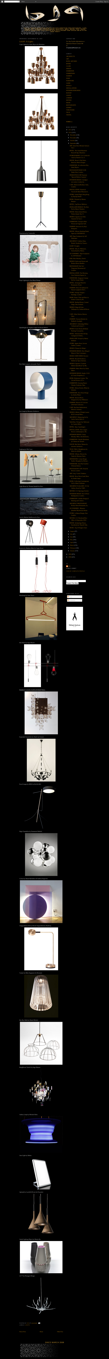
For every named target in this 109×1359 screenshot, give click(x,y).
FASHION (69, 76)
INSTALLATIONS (71, 88)
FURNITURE (70, 80)
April (71, 542)
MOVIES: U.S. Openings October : (79, 491)
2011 (70, 130)
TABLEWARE (70, 110)
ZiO (69, 566)
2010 (70, 132)
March (72, 545)
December (73, 135)
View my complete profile (75, 571)
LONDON (69, 98)
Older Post (60, 1331)
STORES (68, 107)
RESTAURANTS (71, 105)
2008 (70, 557)
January (72, 551)
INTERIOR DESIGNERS (73, 90)
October (72, 140)
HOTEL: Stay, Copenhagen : (78, 427)
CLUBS (68, 66)
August (72, 531)
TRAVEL (68, 115)
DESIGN (68, 68)
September (73, 143)
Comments (72, 600)
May (71, 539)
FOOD (68, 78)
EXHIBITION (70, 71)
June (71, 537)
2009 (70, 554)
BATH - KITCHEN (71, 61)
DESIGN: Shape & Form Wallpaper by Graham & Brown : (79, 309)
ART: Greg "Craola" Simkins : (78, 473)
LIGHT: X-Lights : (75, 246)
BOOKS (68, 63)
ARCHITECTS (70, 56)
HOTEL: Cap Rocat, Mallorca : (78, 204)
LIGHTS (27, 1325)
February (73, 548)
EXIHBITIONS (70, 73)
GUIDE (68, 83)
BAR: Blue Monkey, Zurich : (78, 258)
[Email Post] (39, 1323)
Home (41, 1331)
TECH (68, 112)
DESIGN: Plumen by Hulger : (78, 348)
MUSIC (68, 102)
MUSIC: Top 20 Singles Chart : (79, 528)
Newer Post (22, 1331)
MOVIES (68, 100)
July (71, 534)
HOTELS (68, 85)
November (73, 138)
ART (67, 59)
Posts (70, 596)
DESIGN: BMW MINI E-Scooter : (79, 356)
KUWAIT (69, 93)
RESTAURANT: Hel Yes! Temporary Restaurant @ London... (77, 268)
